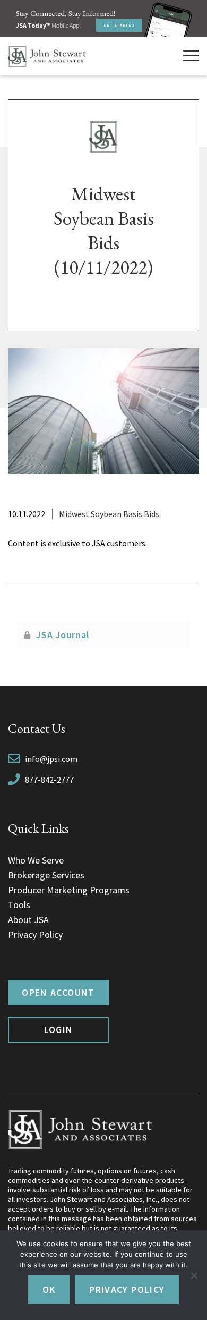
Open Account (58, 992)
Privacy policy (127, 1289)
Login (58, 1029)
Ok (49, 1289)
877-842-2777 (49, 779)
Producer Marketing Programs (69, 890)
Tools (19, 905)
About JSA (28, 919)
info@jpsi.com (51, 759)
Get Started (119, 25)
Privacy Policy (35, 934)
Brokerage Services (46, 875)
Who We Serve (36, 860)
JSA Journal (63, 635)
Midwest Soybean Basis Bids (109, 514)
